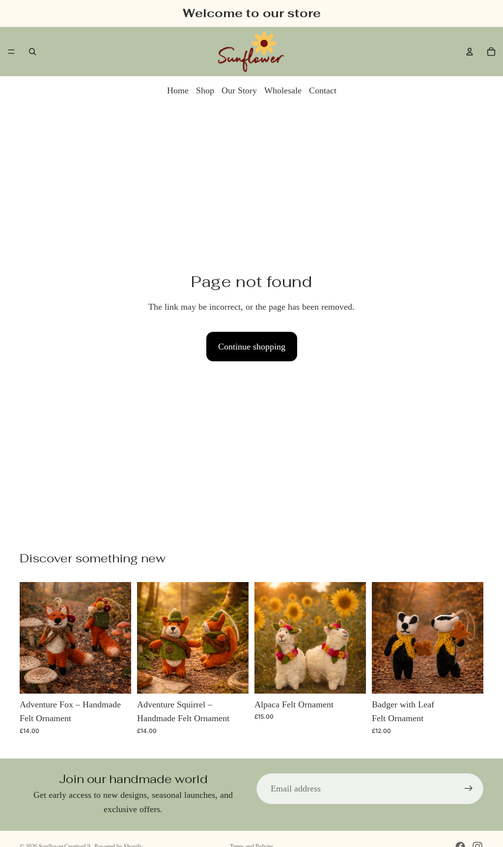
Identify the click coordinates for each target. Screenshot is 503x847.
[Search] (32, 51)
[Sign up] (468, 788)
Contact (322, 90)
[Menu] (11, 51)
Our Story (239, 90)
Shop (205, 90)
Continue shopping (251, 346)
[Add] (116, 678)
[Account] (469, 51)
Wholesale (283, 90)
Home (178, 90)
